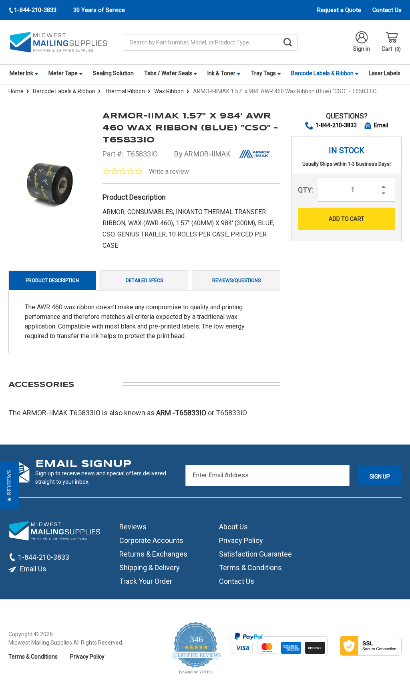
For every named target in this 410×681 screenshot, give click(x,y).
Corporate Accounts (151, 540)
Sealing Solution (113, 73)
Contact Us (387, 10)
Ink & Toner (222, 73)
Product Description (52, 280)
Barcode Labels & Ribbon (323, 73)
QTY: (305, 190)
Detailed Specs (144, 280)
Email (381, 125)
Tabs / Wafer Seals (168, 73)
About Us (233, 527)
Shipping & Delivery (149, 567)
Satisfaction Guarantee (255, 554)
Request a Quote (339, 10)
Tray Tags (264, 73)
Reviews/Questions (236, 280)
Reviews (133, 527)
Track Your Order (145, 581)
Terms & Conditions (250, 567)
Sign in (361, 49)
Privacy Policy (241, 540)
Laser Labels (384, 73)
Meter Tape (63, 73)
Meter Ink (22, 73)
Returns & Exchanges (153, 554)
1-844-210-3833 (336, 125)
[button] (9, 486)
